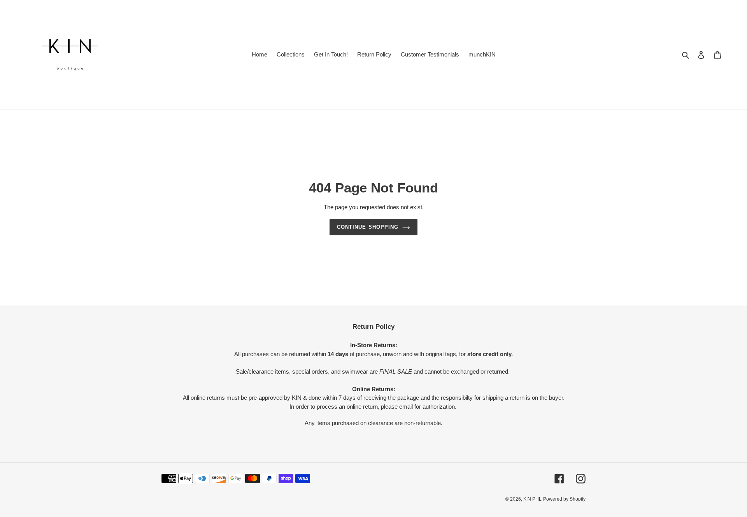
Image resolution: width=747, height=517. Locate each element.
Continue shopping (367, 227)
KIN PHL (532, 499)
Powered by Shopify (564, 499)
